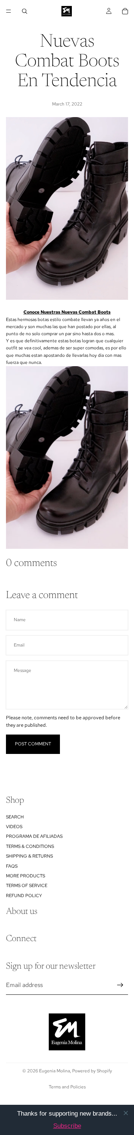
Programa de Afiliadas (34, 836)
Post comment (33, 744)
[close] (126, 1113)
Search (15, 817)
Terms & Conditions (30, 846)
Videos (14, 827)
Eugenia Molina (54, 1071)
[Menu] (8, 11)
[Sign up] (120, 985)
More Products (25, 876)
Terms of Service (26, 886)
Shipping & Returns (29, 856)
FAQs (11, 866)
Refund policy (24, 895)
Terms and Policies (67, 1087)
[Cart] (125, 11)
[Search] (24, 11)
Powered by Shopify (92, 1071)
